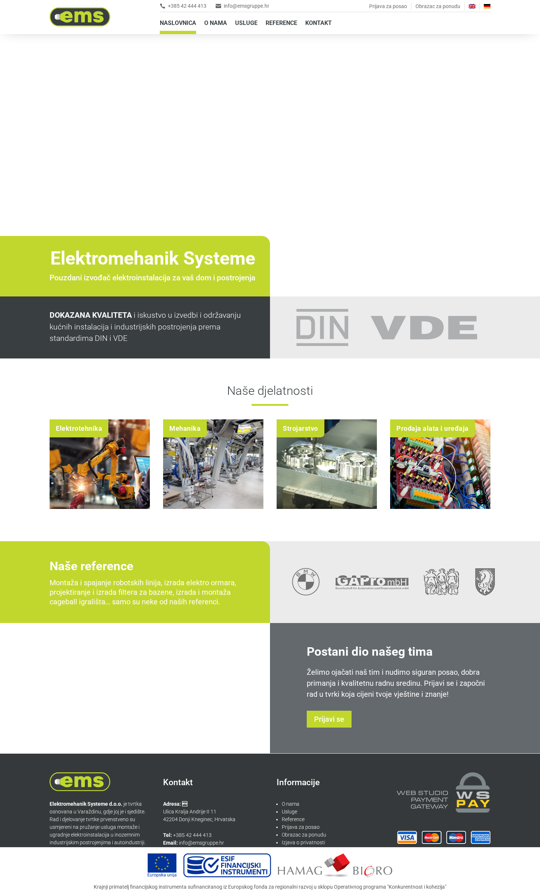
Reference (293, 819)
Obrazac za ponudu (437, 6)
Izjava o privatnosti (303, 842)
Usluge (289, 812)
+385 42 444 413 (187, 6)
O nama (290, 804)
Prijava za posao (388, 6)
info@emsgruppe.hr (246, 6)
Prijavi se (329, 719)
